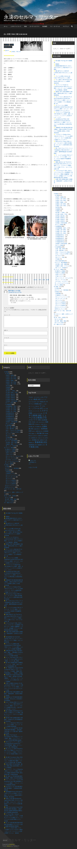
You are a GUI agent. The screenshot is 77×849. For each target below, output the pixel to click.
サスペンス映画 (38, 403)
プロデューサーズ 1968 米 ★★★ (13, 280)
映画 (25, 26)
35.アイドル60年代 (60, 302)
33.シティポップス (60, 298)
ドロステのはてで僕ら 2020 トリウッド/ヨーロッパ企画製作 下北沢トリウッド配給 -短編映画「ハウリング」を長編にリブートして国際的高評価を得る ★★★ (63, 174)
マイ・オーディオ (55, 26)
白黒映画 (34, 438)
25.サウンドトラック (60, 307)
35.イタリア (58, 255)
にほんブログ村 (33, 467)
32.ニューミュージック (61, 297)
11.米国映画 (58, 226)
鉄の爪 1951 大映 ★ (40, 280)
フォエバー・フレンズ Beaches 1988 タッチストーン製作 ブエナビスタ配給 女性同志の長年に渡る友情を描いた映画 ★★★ (13, 771)
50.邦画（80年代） (60, 218)
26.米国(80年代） (60, 238)
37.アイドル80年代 (60, 305)
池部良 (40, 435)
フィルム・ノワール (37, 407)
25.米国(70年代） (60, 236)
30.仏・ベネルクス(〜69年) (62, 252)
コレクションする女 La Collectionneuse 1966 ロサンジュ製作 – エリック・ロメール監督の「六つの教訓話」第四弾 (63, 87)
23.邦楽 (57, 292)
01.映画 (56, 193)
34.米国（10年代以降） (61, 243)
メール (6, 338)
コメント (7, 315)
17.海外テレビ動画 (60, 273)
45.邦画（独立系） (60, 216)
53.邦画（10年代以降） (61, 223)
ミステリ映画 (38, 414)
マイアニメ (66, 26)
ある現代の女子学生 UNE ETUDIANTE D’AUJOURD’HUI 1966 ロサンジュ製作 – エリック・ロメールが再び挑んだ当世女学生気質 (63, 122)
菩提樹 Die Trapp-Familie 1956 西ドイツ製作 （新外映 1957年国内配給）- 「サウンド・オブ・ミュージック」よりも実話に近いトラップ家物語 (13, 678)
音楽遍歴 (44, 26)
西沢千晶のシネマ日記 (14, 291)
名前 (6, 330)
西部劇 (31, 442)
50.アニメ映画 (59, 245)
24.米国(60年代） (60, 235)
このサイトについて (15, 26)
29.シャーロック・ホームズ (62, 278)
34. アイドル (58, 300)
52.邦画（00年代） (60, 221)
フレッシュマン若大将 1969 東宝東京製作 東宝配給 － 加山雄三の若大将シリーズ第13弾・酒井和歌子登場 (13, 730)
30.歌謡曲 (58, 293)
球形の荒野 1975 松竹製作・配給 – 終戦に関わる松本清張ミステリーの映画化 (13, 765)
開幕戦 (57, 64)
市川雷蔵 (38, 426)
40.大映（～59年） (60, 212)
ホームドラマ (36, 411)
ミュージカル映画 (38, 416)
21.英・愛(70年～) (60, 250)
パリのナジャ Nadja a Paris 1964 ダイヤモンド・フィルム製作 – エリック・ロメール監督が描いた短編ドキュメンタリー (63, 137)
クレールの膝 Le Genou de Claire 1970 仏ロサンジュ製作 (62, 77)
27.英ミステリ (59, 276)
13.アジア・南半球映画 (61, 262)
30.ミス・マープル (60, 280)
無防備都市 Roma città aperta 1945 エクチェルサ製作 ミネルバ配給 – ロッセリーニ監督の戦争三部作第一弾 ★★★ (13, 794)
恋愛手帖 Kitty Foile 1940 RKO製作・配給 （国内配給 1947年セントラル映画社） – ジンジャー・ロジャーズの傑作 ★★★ (13, 653)
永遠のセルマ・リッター (31, 16)
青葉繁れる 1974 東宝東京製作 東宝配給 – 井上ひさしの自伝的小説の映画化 (13, 698)
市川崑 (31, 426)
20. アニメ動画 (59, 285)
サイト (5, 345)
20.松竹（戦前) (59, 197)
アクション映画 (38, 398)
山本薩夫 (13, 51)
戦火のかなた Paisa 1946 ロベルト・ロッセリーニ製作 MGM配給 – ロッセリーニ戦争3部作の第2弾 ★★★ (63, 144)
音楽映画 (33, 445)
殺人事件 (35, 435)
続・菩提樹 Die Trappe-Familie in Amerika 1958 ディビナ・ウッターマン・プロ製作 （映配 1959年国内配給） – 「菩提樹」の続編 (13, 670)
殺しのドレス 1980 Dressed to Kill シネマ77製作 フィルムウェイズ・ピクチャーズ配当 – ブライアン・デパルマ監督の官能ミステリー (13, 752)
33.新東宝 (58, 209)
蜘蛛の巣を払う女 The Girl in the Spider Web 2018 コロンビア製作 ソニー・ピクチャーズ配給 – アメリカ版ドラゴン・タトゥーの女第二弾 (63, 165)
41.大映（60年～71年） (61, 214)
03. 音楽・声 (57, 286)
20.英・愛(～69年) (60, 249)
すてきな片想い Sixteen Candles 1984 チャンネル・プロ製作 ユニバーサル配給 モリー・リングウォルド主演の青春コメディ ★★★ (13, 817)
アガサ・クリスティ (36, 397)
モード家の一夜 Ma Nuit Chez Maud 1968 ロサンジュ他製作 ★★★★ (63, 81)
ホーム (5, 26)
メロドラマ (35, 420)
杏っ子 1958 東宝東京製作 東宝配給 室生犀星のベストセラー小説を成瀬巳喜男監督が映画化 (13, 824)
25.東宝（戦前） (59, 202)
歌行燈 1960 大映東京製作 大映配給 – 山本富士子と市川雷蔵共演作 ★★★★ (13, 719)
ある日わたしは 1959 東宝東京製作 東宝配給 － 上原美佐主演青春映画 (13, 788)
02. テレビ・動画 (58, 269)
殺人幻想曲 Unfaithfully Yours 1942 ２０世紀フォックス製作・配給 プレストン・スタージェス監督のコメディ (13, 713)
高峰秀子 (41, 445)
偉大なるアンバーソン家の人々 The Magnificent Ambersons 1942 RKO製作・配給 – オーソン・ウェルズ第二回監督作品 (13, 744)
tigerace (7, 50)
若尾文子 (43, 440)
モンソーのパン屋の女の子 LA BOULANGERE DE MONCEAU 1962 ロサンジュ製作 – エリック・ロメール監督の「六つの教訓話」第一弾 (63, 100)
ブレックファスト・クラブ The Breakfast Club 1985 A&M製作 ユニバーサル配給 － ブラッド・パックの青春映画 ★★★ (13, 782)
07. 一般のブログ (58, 324)
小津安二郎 (44, 424)
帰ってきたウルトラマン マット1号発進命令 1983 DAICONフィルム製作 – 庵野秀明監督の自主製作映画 (63, 150)
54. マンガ (57, 319)
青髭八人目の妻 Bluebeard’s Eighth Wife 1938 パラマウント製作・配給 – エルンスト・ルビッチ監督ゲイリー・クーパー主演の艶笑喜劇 (13, 802)
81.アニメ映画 (59, 224)
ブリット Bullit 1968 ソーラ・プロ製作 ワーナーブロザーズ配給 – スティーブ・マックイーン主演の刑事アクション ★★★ (13, 830)
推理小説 (39, 431)
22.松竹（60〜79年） (61, 200)
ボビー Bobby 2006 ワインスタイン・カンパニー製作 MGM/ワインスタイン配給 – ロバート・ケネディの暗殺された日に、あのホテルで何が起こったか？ (13, 705)
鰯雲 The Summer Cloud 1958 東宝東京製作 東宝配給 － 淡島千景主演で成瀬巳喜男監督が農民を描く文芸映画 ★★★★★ (13, 809)
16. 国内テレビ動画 (60, 271)
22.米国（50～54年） (61, 231)
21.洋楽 (57, 288)
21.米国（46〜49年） (61, 230)
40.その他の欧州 (59, 261)
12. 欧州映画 (58, 247)
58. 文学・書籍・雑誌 (60, 321)
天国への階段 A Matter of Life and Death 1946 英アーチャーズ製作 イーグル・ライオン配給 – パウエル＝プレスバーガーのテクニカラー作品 (13, 686)
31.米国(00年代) (59, 242)
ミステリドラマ (37, 413)
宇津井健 (37, 424)
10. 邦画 (6, 44)
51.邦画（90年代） (60, 219)
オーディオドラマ (34, 26)
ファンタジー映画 (35, 406)
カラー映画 (41, 402)
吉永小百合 (42, 422)
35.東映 (57, 211)
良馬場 (35, 440)
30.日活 (57, 207)
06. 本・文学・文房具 (59, 317)
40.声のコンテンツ (60, 309)
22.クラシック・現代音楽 (61, 290)
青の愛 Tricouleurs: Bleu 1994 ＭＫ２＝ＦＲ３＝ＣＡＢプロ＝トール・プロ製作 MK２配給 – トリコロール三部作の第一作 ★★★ (13, 759)
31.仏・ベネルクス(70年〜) (62, 254)
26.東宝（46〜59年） (61, 204)
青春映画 (41, 442)
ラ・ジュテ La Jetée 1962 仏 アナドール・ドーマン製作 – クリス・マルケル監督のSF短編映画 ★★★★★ (63, 157)
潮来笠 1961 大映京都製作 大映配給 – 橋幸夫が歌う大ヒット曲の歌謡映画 (63, 93)
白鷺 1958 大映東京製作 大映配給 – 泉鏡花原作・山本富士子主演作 (63, 180)
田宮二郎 (18, 51)
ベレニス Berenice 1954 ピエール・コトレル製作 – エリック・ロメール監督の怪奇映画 (13, 724)
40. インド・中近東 (60, 267)
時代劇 (40, 433)
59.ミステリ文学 (59, 322)
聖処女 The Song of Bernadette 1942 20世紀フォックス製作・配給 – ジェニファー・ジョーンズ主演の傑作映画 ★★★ (13, 737)
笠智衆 (40, 437)
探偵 (33, 431)
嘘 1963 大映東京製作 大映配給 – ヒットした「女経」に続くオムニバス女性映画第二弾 (13, 664)
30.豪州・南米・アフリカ (62, 266)
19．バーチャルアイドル (61, 283)
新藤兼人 (33, 433)
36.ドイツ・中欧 (59, 257)
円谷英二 (35, 422)
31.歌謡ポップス (59, 295)
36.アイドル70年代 (60, 304)
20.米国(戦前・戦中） (61, 228)
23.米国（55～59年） (61, 233)
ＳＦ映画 (38, 445)
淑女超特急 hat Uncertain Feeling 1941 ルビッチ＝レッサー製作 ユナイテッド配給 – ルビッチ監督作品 (13, 639)
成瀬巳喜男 (37, 429)
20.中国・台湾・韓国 (61, 264)
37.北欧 (57, 259)
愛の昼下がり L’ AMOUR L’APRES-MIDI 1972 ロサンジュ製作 (63, 72)
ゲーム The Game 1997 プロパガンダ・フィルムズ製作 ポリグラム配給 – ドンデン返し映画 (13, 659)
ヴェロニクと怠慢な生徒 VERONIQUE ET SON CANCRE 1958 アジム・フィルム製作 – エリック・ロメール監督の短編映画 (13, 646)
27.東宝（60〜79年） (61, 205)
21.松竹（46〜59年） (61, 199)
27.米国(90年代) (59, 240)
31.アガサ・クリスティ (61, 281)
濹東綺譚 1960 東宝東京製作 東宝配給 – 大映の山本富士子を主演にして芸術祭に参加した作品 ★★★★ (63, 130)
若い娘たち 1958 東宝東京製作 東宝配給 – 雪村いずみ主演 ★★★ (13, 777)
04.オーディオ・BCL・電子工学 (62, 310)
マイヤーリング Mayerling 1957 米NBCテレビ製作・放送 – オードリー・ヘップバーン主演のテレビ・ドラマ (63, 114)
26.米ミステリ (59, 274)
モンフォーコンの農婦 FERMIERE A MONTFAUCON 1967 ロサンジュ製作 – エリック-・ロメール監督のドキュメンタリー (63, 108)
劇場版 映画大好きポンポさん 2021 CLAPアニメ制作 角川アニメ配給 (63, 67)
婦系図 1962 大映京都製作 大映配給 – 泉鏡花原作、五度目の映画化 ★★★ (13, 693)
